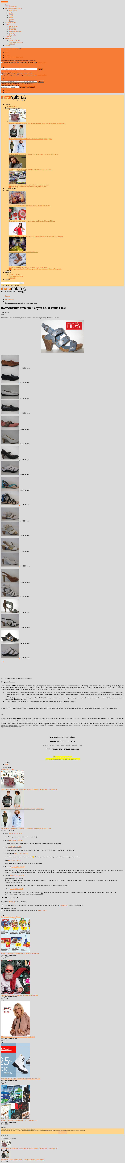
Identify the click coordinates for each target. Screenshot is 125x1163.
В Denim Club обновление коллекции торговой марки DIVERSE (30, 169)
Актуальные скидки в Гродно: (11, 917)
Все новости (13, 7)
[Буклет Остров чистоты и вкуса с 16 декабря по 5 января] (15, 951)
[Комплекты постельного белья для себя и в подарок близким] (17, 183)
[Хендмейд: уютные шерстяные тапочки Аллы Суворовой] (17, 265)
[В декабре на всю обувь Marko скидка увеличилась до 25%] (15, 1077)
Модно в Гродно (14, 40)
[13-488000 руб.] (10, 551)
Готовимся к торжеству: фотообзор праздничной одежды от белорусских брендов (36, 236)
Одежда (11, 19)
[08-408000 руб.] (10, 474)
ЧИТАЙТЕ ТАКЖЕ (7, 769)
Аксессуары (13, 10)
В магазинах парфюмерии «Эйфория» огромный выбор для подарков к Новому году (37, 123)
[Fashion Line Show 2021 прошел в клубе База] (17, 250)
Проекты (8, 38)
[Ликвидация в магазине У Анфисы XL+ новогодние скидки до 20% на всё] (17, 152)
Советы (11, 33)
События (8, 37)
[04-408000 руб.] (10, 413)
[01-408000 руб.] (10, 368)
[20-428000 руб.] (10, 643)
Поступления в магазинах (13, 8)
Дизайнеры (12, 28)
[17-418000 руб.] (10, 613)
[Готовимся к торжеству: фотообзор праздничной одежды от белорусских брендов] (17, 234)
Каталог (7, 45)
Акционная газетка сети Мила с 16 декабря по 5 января (19, 995)
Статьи (7, 24)
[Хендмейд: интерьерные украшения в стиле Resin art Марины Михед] (17, 219)
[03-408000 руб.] (10, 398)
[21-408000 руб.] (10, 658)
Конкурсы (12, 44)
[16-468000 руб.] (10, 596)
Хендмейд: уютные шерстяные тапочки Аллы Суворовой (28, 267)
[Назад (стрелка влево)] (1, 1137)
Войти (7, 52)
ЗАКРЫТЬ (4, 1)
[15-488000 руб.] (10, 582)
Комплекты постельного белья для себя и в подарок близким (29, 185)
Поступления (9, 299)
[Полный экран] (5, 1135)
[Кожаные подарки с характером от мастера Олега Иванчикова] (17, 204)
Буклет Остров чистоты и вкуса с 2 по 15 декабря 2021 (19, 1120)
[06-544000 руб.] (10, 443)
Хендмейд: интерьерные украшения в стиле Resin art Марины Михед (32, 221)
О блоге (7, 90)
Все (10, 187)
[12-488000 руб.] (10, 535)
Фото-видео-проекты (16, 42)
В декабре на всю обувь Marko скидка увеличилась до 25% (20, 1078)
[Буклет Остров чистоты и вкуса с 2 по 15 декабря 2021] (15, 1118)
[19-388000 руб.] (10, 627)
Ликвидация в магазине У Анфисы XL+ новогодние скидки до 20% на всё (34, 154)
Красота (11, 15)
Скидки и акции (10, 22)
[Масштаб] (7, 1135)
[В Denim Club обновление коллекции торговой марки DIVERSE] (17, 168)
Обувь (11, 17)
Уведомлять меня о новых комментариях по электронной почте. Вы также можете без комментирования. (43, 905)
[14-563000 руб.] (10, 566)
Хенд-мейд (12, 35)
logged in (12, 901)
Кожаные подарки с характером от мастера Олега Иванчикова (29, 205)
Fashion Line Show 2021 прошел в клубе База (23, 252)
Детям (11, 14)
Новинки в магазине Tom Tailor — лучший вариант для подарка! (30, 139)
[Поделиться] (3, 1135)
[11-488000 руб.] (10, 521)
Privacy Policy (42, 62)
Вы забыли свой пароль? (9, 71)
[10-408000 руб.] (10, 505)
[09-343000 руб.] (10, 490)
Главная (7, 5)
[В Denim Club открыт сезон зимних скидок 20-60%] (15, 1035)
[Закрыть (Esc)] (1, 1135)
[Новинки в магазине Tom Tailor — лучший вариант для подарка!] (17, 137)
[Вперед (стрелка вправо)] (3, 1137)
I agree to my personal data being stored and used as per (24, 62)
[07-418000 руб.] (10, 460)
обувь (6, 764)
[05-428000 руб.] (10, 429)
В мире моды (13, 26)
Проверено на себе (15, 31)
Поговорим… (13, 29)
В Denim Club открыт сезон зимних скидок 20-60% (18, 1037)
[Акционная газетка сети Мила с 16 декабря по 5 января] (15, 993)
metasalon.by (19, 1130)
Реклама (7, 92)
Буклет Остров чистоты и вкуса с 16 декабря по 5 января (20, 953)
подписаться (64, 905)
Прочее (11, 21)
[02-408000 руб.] (10, 382)
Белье (10, 12)
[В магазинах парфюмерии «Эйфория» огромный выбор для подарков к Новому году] (17, 121)
